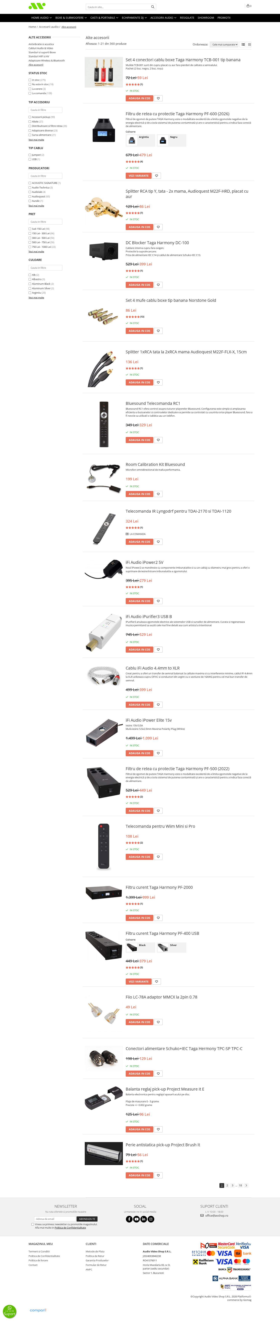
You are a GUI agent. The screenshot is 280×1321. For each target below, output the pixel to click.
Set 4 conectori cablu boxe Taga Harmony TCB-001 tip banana (183, 59)
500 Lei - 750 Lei (41, 242)
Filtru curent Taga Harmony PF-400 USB (162, 933)
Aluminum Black (41, 283)
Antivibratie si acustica (41, 44)
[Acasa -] (48, 7)
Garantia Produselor (97, 1260)
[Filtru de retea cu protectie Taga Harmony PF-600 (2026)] (104, 130)
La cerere (37, 89)
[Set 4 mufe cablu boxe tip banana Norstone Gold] (104, 317)
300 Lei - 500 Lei (41, 238)
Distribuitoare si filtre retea (47, 126)
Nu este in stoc (40, 84)
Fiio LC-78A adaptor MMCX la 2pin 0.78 (161, 997)
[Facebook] (129, 1219)
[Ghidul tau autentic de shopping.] (38, 1310)
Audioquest (38, 196)
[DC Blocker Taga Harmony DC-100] (104, 252)
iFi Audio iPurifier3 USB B (149, 616)
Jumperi (36, 154)
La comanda (39, 93)
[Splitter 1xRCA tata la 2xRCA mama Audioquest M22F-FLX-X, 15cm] (104, 368)
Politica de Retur (95, 1256)
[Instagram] (151, 1219)
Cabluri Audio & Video (41, 48)
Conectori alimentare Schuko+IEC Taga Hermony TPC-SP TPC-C (184, 1048)
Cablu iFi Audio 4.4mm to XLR (153, 668)
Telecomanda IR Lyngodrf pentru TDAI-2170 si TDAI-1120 (178, 511)
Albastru (37, 279)
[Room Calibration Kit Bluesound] (104, 478)
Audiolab (37, 192)
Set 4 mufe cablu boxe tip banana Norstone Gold (171, 300)
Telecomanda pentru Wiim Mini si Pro (160, 826)
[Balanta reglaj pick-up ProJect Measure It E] (104, 1098)
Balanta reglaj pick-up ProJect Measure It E (165, 1089)
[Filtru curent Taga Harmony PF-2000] (104, 893)
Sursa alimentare (41, 135)
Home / (33, 27)
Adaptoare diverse (42, 130)
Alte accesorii (36, 64)
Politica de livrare (38, 1260)
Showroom (206, 17)
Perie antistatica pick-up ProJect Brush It (163, 1144)
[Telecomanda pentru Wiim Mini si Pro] (104, 847)
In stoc (36, 80)
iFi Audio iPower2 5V (144, 562)
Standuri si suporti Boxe (42, 52)
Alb (34, 274)
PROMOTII (224, 17)
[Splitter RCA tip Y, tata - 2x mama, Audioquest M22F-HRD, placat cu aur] (104, 207)
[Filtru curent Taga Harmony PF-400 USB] (104, 946)
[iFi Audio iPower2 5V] (104, 569)
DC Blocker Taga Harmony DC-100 (157, 242)
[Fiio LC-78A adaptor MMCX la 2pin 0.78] (104, 1013)
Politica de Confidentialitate (70, 1227)
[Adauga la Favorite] (158, 98)
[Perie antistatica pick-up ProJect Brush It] (104, 1153)
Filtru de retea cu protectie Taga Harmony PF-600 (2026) (177, 113)
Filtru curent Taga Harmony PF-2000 (159, 887)
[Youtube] (136, 1219)
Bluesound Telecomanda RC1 (153, 403)
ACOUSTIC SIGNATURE (44, 183)
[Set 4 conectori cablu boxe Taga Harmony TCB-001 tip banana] (104, 72)
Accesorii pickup (41, 117)
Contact (33, 1265)
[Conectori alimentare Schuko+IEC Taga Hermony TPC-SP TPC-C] (104, 1058)
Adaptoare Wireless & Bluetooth (47, 60)
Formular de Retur (96, 1265)
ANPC (89, 1269)
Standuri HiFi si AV (39, 56)
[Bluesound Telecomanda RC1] (104, 424)
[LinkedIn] (143, 1219)
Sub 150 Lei (38, 228)
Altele (35, 121)
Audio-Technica (40, 187)
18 (240, 1185)
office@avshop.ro (216, 1215)
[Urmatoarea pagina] (246, 1185)
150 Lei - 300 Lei (41, 233)
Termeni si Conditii (39, 1251)
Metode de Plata (95, 1251)
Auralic (36, 201)
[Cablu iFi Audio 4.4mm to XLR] (104, 676)
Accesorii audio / (50, 27)
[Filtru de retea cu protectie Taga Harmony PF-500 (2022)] (104, 783)
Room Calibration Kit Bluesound (155, 464)
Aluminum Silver (41, 288)
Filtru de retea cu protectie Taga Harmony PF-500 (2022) (177, 768)
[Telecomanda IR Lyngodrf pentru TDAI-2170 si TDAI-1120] (104, 527)
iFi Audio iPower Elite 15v (149, 720)
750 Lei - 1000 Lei (41, 247)
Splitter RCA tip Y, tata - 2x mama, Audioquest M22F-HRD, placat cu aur (187, 193)
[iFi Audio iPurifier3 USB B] (104, 633)
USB (34, 159)
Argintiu (36, 292)
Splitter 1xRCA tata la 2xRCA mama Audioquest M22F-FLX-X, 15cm (186, 351)
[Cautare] (152, 7)
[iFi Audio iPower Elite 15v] (104, 732)
